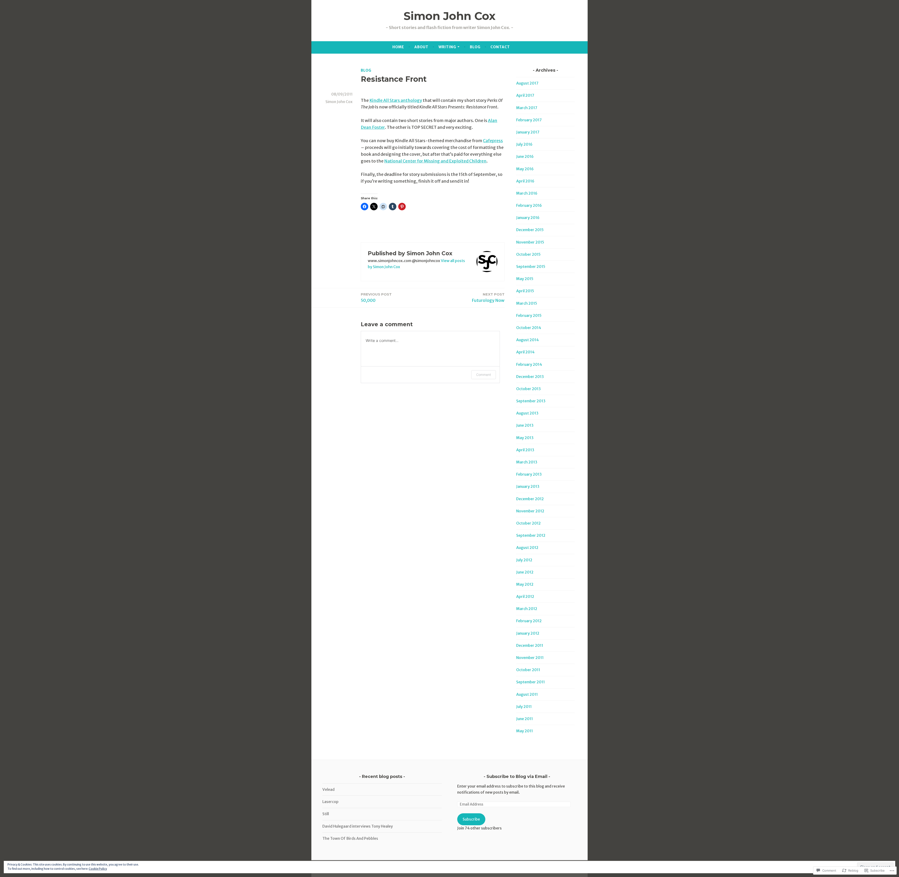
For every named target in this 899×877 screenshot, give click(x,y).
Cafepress (493, 140)
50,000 (376, 297)
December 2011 (529, 645)
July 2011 (524, 706)
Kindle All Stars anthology (395, 100)
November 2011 (530, 657)
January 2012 (527, 633)
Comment (483, 375)
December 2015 (530, 229)
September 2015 (530, 266)
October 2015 (528, 254)
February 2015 (529, 315)
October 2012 (528, 523)
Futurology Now (488, 297)
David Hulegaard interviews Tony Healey (357, 826)
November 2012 (530, 511)
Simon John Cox (449, 16)
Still (325, 813)
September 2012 (530, 535)
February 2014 (529, 364)
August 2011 (527, 694)
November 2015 (530, 242)
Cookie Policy (98, 868)
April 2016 (525, 181)
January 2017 (527, 132)
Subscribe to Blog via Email (516, 776)
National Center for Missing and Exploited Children (435, 161)
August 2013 (527, 413)
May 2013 (525, 437)
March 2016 (526, 193)
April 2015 (525, 291)
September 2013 (530, 401)
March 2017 (526, 107)
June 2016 (525, 156)
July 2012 (524, 560)
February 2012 (529, 620)
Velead (328, 789)
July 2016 (524, 144)
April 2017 (525, 95)
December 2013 (530, 376)
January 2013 (527, 486)
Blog (475, 47)
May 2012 (525, 584)
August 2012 (527, 547)
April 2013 (525, 450)
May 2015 (524, 278)
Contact (500, 47)
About (421, 47)
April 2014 (525, 352)
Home (398, 47)
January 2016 (527, 217)
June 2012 (525, 572)
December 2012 (530, 498)
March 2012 (526, 608)
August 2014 (527, 339)
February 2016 (529, 205)
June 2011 (524, 718)
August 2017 (527, 83)
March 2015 (526, 303)
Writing (447, 47)
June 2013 (525, 425)
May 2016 (525, 169)
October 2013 (528, 388)
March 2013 (526, 462)
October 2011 (528, 669)
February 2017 (529, 120)
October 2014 (528, 327)
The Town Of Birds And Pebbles (350, 838)
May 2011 (524, 731)
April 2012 (525, 596)
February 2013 (529, 474)
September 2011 (530, 682)
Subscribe (471, 819)
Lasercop (330, 801)
